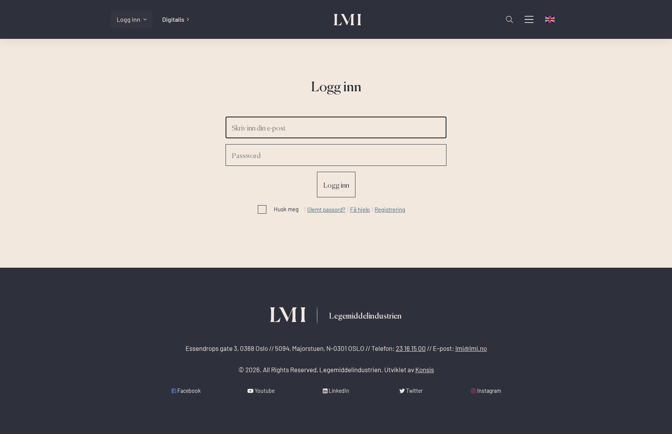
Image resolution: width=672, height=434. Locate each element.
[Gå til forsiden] (347, 19)
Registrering (389, 209)
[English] (550, 19)
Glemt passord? (326, 209)
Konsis (424, 369)
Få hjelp (360, 209)
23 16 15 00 (411, 348)
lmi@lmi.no (471, 348)
